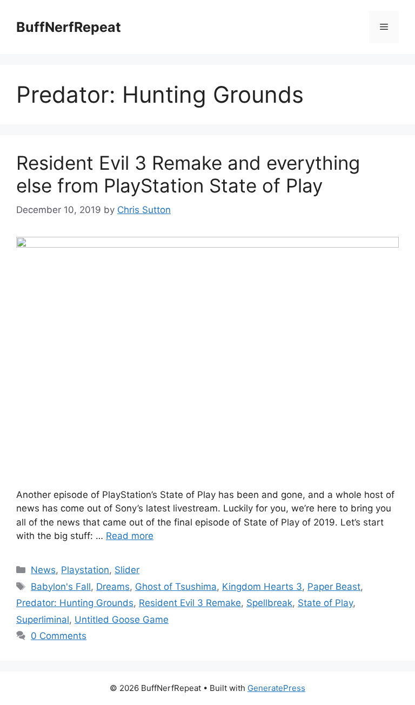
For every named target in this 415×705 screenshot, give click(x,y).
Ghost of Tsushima (176, 586)
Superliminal (42, 619)
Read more (129, 535)
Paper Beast (333, 586)
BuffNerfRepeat (68, 27)
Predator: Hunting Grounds (74, 602)
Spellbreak (269, 602)
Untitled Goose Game (122, 619)
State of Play (325, 602)
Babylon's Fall (61, 586)
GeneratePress (276, 688)
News (43, 569)
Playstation (85, 569)
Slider (127, 569)
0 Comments (58, 635)
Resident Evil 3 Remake (190, 602)
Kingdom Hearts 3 (262, 586)
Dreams (113, 586)
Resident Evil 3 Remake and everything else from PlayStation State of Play (188, 174)
